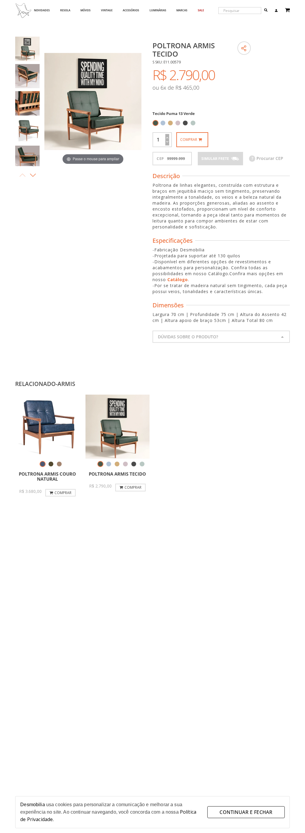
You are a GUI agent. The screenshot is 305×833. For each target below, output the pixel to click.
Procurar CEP (267, 158)
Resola (65, 10)
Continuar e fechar (246, 812)
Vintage (107, 10)
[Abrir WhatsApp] (290, 818)
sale (201, 10)
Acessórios (131, 10)
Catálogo (177, 279)
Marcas (181, 10)
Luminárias (158, 10)
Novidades (42, 10)
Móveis (85, 10)
